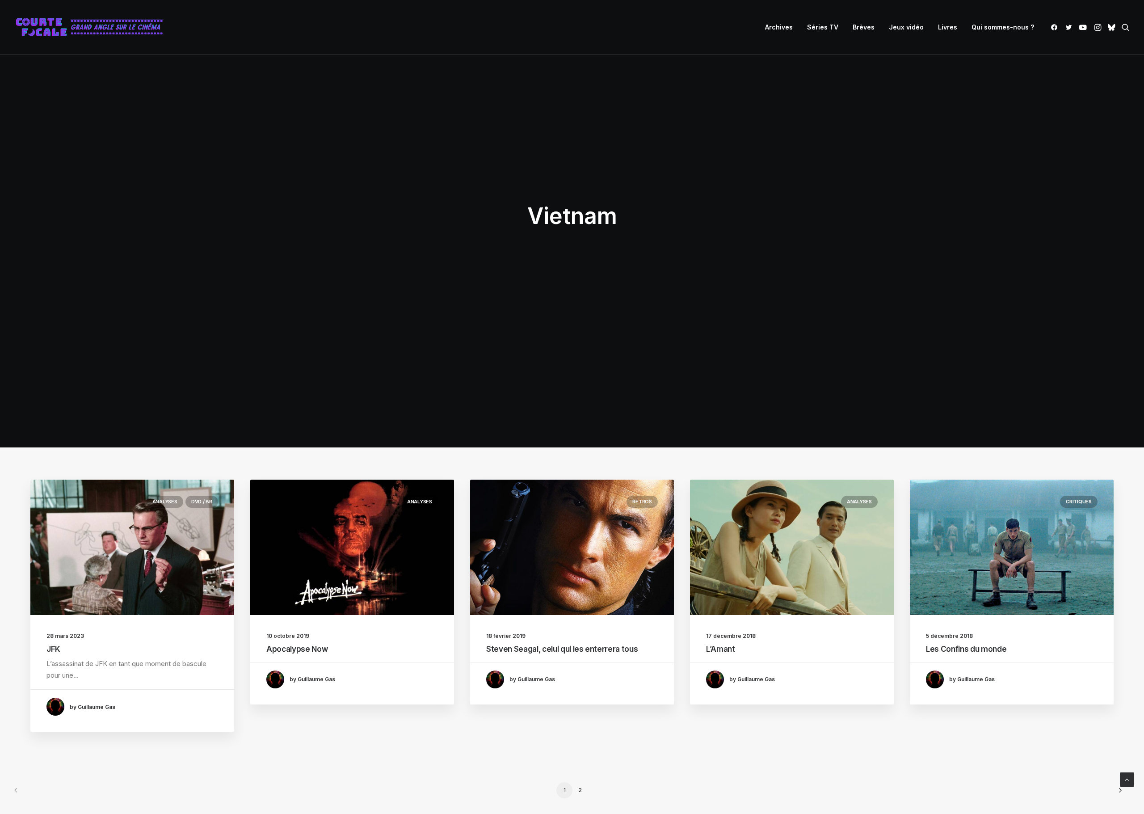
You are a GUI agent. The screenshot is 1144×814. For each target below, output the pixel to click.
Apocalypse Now (297, 649)
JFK (53, 649)
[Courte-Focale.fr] (92, 27)
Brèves (864, 27)
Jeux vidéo (906, 27)
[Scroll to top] (1127, 779)
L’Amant (720, 649)
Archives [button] (779, 27)
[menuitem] (779, 27)
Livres (947, 27)
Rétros (642, 501)
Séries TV (822, 27)
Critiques (1079, 501)
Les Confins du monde (966, 649)
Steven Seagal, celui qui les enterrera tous (562, 649)
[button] (1055, 27)
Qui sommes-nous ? (1003, 27)
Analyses (164, 501)
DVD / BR (201, 501)
